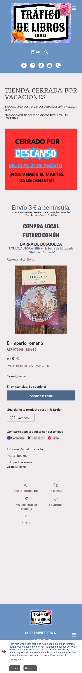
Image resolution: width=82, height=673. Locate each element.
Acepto (15, 668)
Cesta (26, 522)
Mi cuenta (55, 490)
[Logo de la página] (41, 23)
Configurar (15, 659)
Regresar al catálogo (20, 259)
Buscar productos (26, 490)
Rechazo (30, 668)
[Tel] (58, 65)
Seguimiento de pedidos (26, 506)
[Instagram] (32, 65)
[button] (21, 418)
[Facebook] (24, 65)
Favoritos (55, 504)
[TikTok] (41, 65)
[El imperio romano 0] (41, 300)
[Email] (49, 65)
